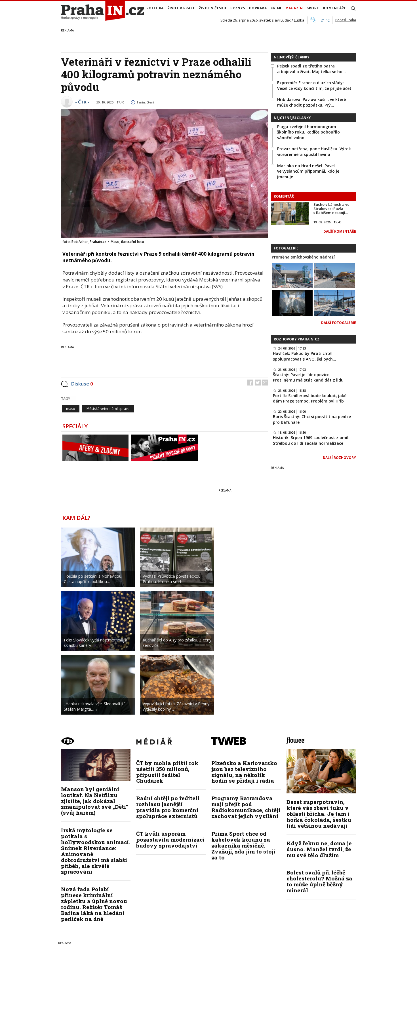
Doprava (258, 8)
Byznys (237, 8)
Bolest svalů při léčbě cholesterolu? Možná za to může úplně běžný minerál (319, 881)
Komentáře (334, 8)
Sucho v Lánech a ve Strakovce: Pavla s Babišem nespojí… (331, 208)
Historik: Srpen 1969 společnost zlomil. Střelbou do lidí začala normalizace (311, 440)
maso (70, 408)
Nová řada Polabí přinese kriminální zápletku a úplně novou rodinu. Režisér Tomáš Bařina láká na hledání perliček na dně (94, 904)
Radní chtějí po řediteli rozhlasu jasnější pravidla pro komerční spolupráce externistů (167, 807)
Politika (155, 8)
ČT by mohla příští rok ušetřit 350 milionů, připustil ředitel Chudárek (167, 771)
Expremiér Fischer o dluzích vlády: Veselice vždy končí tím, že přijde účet (314, 85)
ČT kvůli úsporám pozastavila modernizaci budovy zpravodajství (170, 839)
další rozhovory (339, 457)
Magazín (294, 8)
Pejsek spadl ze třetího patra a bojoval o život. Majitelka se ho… (311, 68)
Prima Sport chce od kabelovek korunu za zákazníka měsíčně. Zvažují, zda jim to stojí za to (243, 845)
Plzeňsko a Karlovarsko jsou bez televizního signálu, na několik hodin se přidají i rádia (244, 771)
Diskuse (82, 383)
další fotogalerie (338, 322)
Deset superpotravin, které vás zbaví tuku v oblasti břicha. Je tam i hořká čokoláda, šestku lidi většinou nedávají (319, 813)
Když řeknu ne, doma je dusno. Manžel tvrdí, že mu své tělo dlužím (319, 849)
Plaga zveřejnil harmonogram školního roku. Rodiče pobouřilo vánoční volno (308, 132)
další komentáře (339, 231)
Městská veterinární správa (108, 408)
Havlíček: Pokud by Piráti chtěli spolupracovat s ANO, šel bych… (304, 356)
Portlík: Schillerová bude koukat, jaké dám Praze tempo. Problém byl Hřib (309, 398)
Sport (313, 8)
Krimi (276, 8)
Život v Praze (181, 8)
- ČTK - (82, 102)
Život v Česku (212, 8)
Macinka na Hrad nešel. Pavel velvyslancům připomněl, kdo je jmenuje (308, 171)
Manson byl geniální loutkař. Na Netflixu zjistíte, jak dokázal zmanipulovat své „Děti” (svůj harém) (94, 800)
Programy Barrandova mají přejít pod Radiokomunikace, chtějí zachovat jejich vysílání (245, 807)
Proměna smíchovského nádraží (303, 257)
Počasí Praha (345, 20)
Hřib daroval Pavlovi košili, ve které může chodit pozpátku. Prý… (311, 102)
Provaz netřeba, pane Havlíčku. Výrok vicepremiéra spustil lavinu (314, 151)
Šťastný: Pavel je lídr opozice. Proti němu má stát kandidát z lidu (308, 377)
